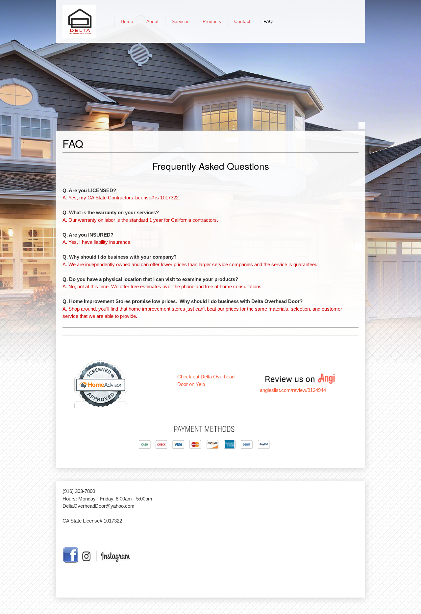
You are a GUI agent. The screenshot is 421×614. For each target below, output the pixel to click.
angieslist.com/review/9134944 (293, 390)
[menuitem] (127, 21)
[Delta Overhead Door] (79, 21)
